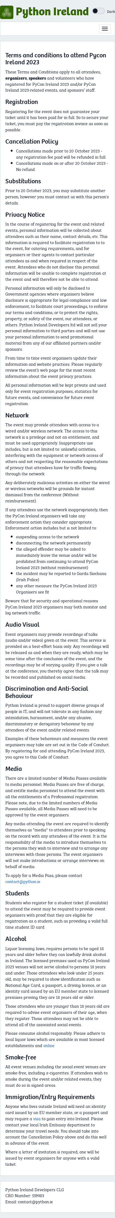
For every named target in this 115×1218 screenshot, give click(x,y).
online (49, 1045)
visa (37, 1118)
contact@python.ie (22, 881)
